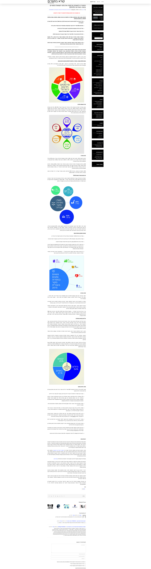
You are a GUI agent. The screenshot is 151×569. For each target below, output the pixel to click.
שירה (101, 68)
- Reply (73, 515)
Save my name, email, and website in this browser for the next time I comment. (71, 561)
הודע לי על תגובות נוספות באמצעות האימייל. (77, 563)
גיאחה (80, 515)
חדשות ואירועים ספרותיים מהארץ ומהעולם (63, 9)
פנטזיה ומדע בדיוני (99, 66)
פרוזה (101, 57)
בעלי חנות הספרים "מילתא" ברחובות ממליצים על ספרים (99, 71)
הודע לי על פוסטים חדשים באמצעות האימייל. (77, 565)
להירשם (95, 17)
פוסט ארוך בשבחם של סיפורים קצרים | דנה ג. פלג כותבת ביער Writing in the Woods (71, 526)
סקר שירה (100, 135)
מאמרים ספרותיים (99, 83)
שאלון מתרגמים (99, 106)
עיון (101, 59)
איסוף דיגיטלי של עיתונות (58, 450)
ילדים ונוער (100, 64)
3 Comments (51, 9)
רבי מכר (100, 62)
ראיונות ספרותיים (99, 154)
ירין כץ (83, 9)
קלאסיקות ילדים (99, 133)
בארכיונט (56, 458)
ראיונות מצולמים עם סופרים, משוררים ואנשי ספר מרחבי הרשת (98, 157)
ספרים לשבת (100, 90)
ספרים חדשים (99, 49)
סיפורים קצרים (99, 125)
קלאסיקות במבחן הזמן (98, 61)
